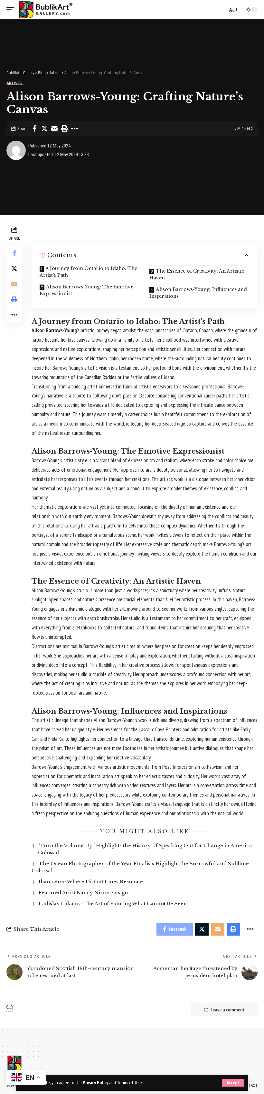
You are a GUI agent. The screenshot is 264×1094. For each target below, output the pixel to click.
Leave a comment (228, 1010)
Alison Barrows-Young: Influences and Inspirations (198, 292)
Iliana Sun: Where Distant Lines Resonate (91, 881)
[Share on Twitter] (44, 128)
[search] (221, 9)
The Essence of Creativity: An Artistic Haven (196, 274)
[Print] (64, 128)
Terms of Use (129, 1082)
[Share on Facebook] (34, 128)
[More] (74, 128)
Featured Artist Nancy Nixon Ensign (83, 892)
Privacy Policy (95, 1082)
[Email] (54, 128)
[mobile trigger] (11, 9)
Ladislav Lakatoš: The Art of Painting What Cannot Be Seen (113, 903)
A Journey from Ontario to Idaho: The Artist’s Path (88, 272)
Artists (14, 83)
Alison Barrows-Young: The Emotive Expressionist (86, 290)
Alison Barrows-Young (54, 330)
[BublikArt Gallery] (45, 9)
